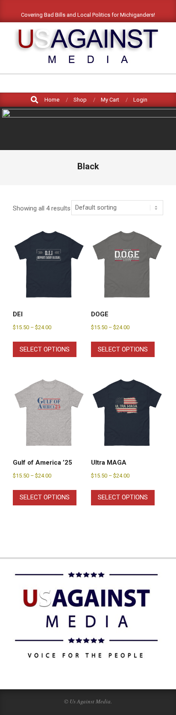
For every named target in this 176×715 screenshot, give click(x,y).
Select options (45, 349)
